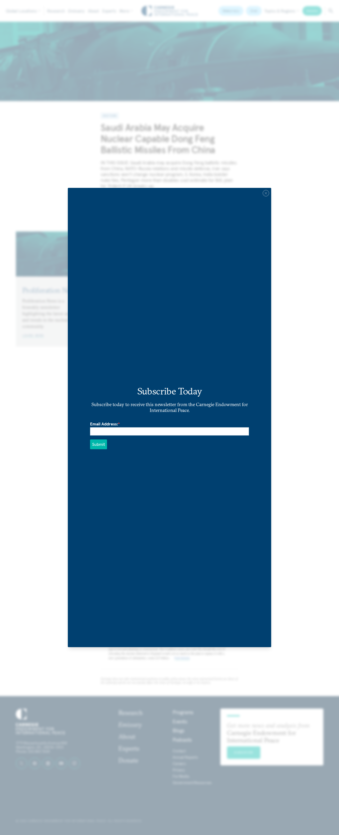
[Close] (266, 193)
